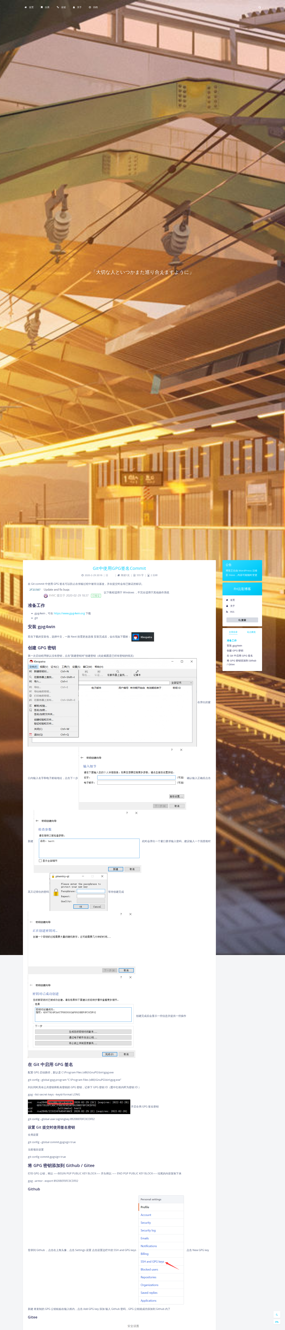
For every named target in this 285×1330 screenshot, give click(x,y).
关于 (232, 605)
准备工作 (232, 640)
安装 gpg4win (234, 645)
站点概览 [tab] (251, 631)
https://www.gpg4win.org (69, 613)
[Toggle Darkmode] (276, 1314)
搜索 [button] (243, 619)
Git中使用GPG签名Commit (119, 568)
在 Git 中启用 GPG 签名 (240, 655)
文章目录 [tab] (233, 631)
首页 (232, 599)
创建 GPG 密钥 (235, 650)
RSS (232, 611)
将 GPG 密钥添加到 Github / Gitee (241, 662)
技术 (111, 575)
